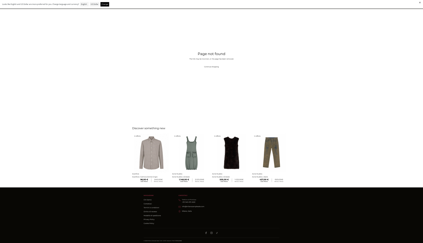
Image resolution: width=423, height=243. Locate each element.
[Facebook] (206, 233)
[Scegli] (167, 169)
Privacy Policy (149, 219)
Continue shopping (211, 67)
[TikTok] (217, 233)
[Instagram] (211, 233)
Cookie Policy (149, 223)
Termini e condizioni (151, 208)
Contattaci (148, 204)
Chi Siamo (148, 200)
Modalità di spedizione (152, 216)
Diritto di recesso (150, 212)
